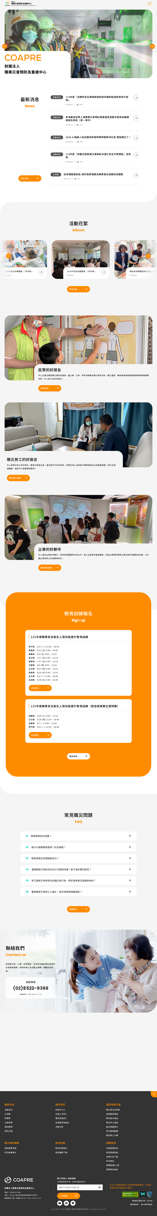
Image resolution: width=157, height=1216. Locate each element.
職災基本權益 (112, 1118)
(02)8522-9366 (31, 988)
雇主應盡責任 (112, 1126)
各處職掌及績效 (62, 1122)
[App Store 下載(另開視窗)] (92, 1063)
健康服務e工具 (112, 1165)
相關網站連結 (112, 1169)
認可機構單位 (10, 1152)
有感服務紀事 (112, 1148)
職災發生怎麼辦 (113, 1109)
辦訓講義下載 (61, 1152)
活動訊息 (9, 1109)
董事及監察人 (61, 1118)
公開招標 (9, 1122)
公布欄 (8, 1114)
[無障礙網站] (130, 1194)
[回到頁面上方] (154, 1094)
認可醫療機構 (112, 1131)
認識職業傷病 (112, 1114)
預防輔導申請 (10, 1148)
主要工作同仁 (61, 1114)
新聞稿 (8, 1118)
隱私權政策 (134, 1204)
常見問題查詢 (112, 1152)
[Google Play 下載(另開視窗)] (111, 1063)
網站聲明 (9, 1126)
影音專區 (110, 1161)
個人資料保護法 (146, 1204)
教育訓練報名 (61, 1148)
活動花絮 (59, 1126)
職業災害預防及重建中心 (20, 3)
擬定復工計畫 (112, 1135)
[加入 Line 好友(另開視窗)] (55, 1063)
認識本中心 (60, 1109)
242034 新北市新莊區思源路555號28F (24, 1195)
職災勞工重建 (112, 1122)
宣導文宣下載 (112, 1156)
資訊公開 (9, 1131)
